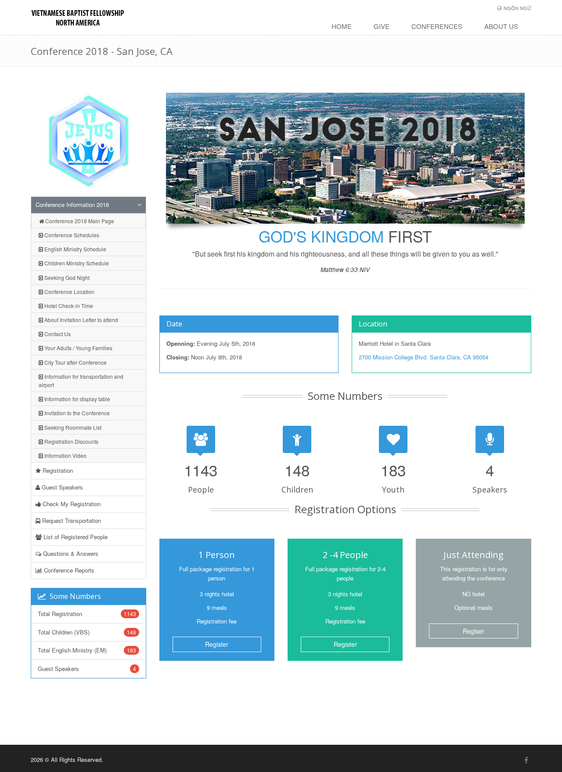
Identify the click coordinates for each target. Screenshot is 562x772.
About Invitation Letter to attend (80, 319)
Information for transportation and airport (81, 380)
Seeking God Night (66, 277)
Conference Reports (68, 570)
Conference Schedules (71, 235)
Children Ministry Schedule (76, 263)
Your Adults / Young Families (77, 348)
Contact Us (57, 333)
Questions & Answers (69, 553)
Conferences (436, 26)
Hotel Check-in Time (68, 305)
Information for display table (76, 398)
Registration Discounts (70, 441)
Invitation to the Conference (76, 413)
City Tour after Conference (75, 362)
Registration (57, 470)
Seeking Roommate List (72, 427)
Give (381, 26)
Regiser (473, 631)
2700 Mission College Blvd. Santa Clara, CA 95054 (423, 357)
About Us (501, 26)
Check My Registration (71, 504)
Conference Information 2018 (72, 204)
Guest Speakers (61, 487)
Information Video (64, 455)
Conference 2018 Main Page (79, 221)
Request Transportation (70, 520)
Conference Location (68, 291)
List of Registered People (75, 537)
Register (216, 644)
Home (341, 26)
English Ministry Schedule (74, 249)
